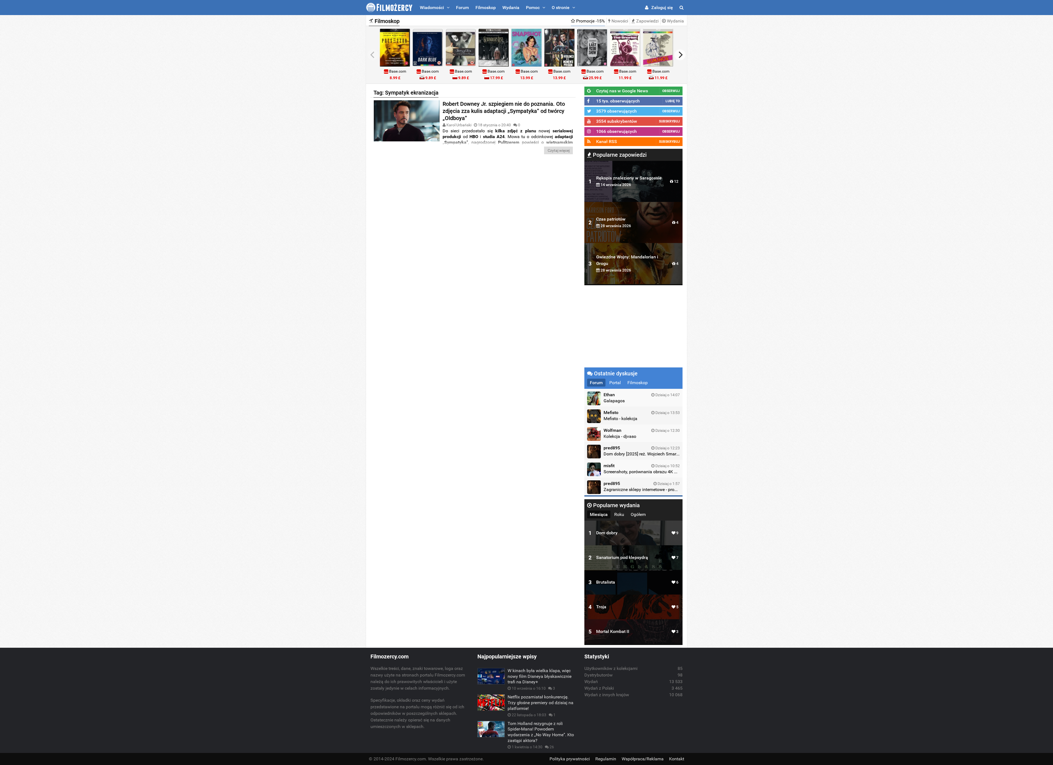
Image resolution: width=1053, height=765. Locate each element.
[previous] (372, 54)
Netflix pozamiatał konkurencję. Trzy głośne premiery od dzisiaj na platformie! (540, 702)
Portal (615, 382)
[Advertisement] (473, 198)
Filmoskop (485, 7)
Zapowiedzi (647, 21)
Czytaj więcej (559, 150)
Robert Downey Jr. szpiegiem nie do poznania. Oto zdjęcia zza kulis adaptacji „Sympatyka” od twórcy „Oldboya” (504, 111)
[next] (680, 54)
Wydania (510, 7)
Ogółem (638, 514)
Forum (462, 7)
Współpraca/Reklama (643, 758)
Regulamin (605, 758)
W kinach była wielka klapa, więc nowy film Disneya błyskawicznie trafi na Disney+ (539, 676)
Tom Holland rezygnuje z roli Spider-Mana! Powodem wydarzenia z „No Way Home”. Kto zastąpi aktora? (541, 732)
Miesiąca (599, 514)
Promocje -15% (590, 21)
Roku (619, 514)
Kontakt (676, 758)
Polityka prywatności (570, 758)
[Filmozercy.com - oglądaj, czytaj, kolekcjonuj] (389, 7)
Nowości (619, 21)
